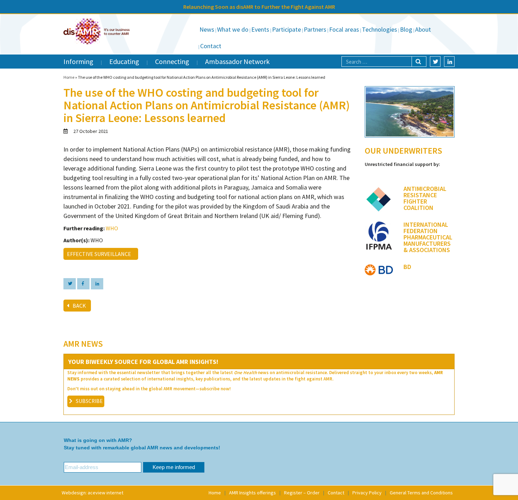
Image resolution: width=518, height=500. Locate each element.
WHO (112, 228)
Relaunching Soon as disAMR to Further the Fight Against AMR (259, 6)
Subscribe (89, 401)
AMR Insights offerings (252, 492)
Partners (315, 29)
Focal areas (344, 29)
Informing (78, 61)
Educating (124, 61)
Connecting (172, 61)
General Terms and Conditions (421, 492)
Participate (286, 29)
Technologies (379, 29)
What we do (232, 29)
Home (68, 77)
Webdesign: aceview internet (92, 492)
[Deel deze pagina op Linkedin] (97, 283)
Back (79, 305)
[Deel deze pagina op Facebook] (83, 283)
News (206, 29)
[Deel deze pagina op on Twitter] (69, 283)
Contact (210, 46)
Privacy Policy (367, 492)
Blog (406, 29)
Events (260, 29)
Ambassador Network (237, 61)
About (423, 29)
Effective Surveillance (100, 253)
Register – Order (302, 492)
